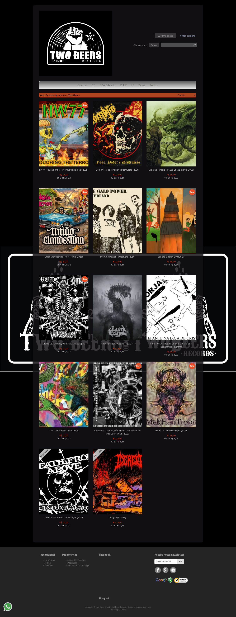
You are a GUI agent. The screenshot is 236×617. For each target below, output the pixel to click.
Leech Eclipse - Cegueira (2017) (117, 343)
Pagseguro (72, 562)
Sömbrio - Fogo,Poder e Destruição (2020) (117, 169)
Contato (49, 565)
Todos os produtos (56, 95)
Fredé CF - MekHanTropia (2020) (171, 430)
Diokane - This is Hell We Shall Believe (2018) (171, 169)
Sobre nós (50, 560)
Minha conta (167, 35)
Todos (153, 85)
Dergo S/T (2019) (117, 517)
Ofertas (83, 85)
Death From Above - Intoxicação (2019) (63, 517)
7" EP (123, 85)
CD (93, 85)
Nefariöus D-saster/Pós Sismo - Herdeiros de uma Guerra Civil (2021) (117, 432)
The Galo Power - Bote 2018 (64, 430)
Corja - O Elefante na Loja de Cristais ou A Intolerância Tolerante (171, 345)
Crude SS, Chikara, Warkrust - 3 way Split (63, 343)
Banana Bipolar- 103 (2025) (171, 256)
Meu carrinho (188, 35)
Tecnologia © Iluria (118, 609)
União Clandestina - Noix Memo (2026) (64, 256)
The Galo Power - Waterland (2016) (117, 256)
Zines (141, 85)
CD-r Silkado (107, 85)
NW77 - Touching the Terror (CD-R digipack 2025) (63, 169)
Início (41, 95)
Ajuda (48, 562)
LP (132, 85)
